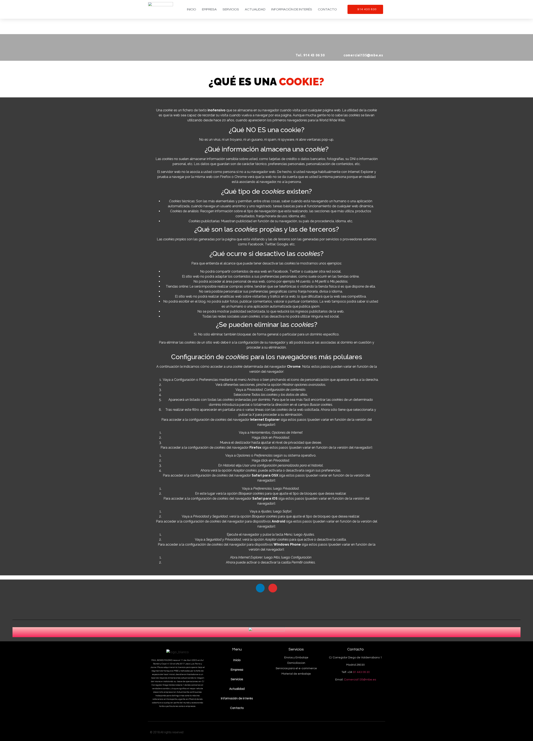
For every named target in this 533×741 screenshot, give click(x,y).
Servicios (231, 9)
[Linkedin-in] (260, 588)
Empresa (209, 9)
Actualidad (255, 9)
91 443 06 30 (361, 672)
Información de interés (291, 9)
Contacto (327, 9)
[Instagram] (272, 588)
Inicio (191, 9)
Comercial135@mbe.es (360, 679)
